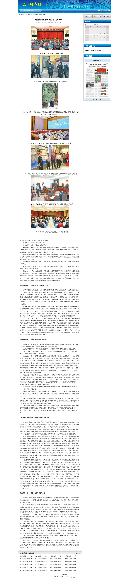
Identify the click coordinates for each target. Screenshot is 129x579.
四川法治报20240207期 (55, 559)
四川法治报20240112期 (26, 570)
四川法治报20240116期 (70, 567)
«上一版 (95, 99)
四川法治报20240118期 (41, 567)
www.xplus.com (67, 576)
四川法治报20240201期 (41, 561)
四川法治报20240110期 (55, 570)
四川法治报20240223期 (41, 556)
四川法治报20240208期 (41, 559)
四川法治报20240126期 (26, 564)
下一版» (99, 99)
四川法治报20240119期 (26, 567)
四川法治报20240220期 (26, 559)
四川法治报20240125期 (41, 564)
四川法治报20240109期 (70, 570)
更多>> (78, 553)
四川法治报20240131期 (55, 561)
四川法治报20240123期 (70, 564)
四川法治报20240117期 (55, 567)
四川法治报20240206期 (70, 559)
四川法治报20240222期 (55, 556)
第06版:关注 (42, 14)
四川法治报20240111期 (41, 570)
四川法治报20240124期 (55, 564)
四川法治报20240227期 (31, 14)
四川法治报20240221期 (70, 556)
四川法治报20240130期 (70, 561)
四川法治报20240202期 (26, 561)
